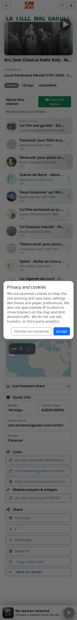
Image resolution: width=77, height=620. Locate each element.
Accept (61, 331)
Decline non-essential (31, 331)
